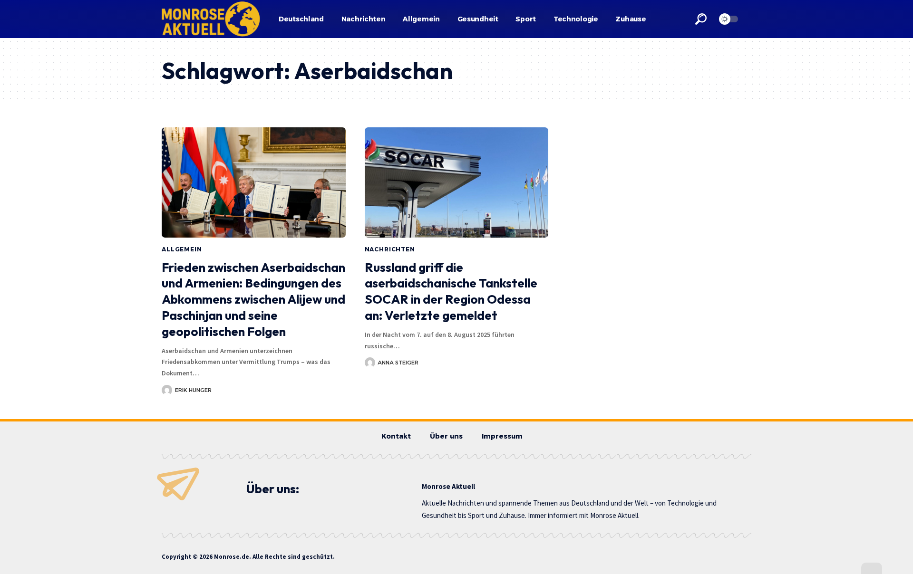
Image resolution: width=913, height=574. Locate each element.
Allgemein (182, 249)
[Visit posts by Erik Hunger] (167, 390)
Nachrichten (390, 249)
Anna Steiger (398, 362)
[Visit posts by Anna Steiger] (370, 362)
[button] (701, 19)
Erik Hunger (193, 390)
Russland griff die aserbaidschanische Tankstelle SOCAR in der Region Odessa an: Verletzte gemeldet (451, 291)
